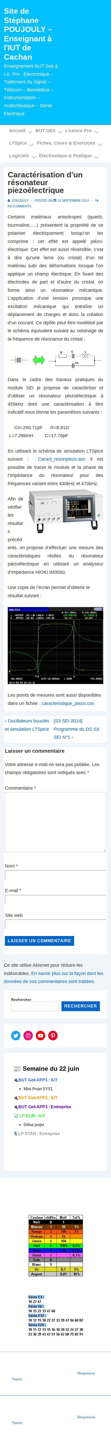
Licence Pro (78, 130)
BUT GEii (45, 130)
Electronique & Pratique (65, 155)
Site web (14, 915)
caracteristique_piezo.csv (68, 703)
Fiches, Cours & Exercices (66, 143)
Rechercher (21, 999)
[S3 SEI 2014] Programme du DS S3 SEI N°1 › (76, 729)
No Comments (19, 206)
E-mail (11, 890)
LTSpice (18, 143)
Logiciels (19, 155)
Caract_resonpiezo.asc (61, 459)
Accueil (17, 130)
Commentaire (20, 788)
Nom (10, 866)
